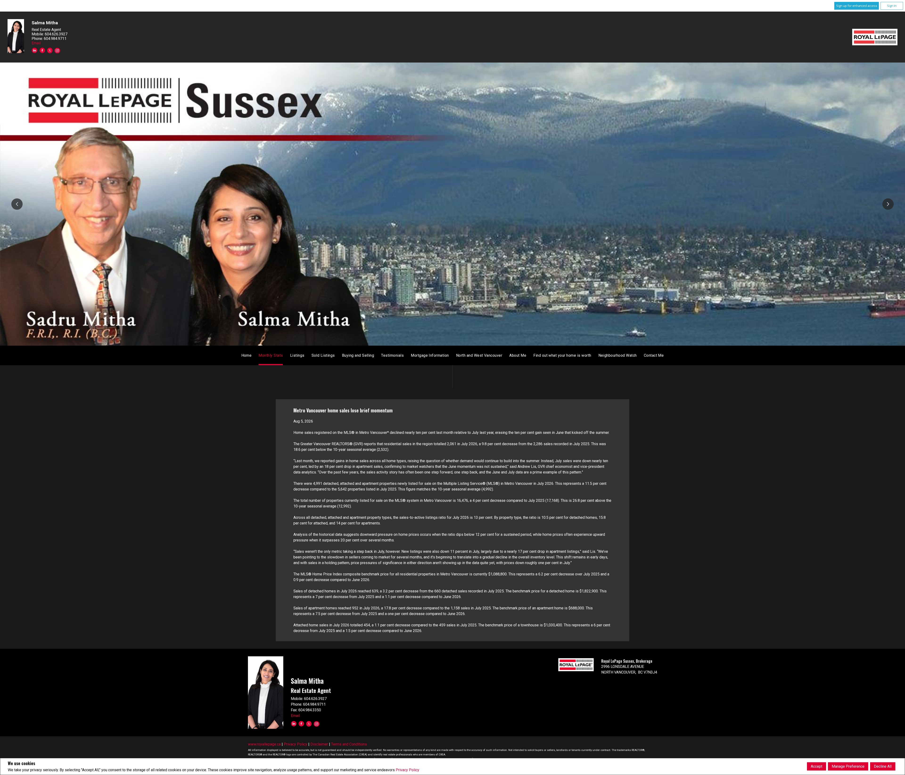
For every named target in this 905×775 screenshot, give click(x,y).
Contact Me (654, 355)
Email (36, 43)
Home (246, 355)
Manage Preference (848, 766)
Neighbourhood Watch (617, 355)
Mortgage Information (430, 355)
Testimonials (392, 355)
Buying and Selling (358, 355)
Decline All (883, 766)
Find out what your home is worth (562, 355)
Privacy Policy (407, 770)
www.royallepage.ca (264, 744)
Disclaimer (319, 744)
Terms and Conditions (349, 744)
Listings (297, 355)
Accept (816, 766)
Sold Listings (323, 355)
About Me (517, 355)
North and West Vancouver (479, 355)
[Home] (874, 37)
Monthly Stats (271, 355)
